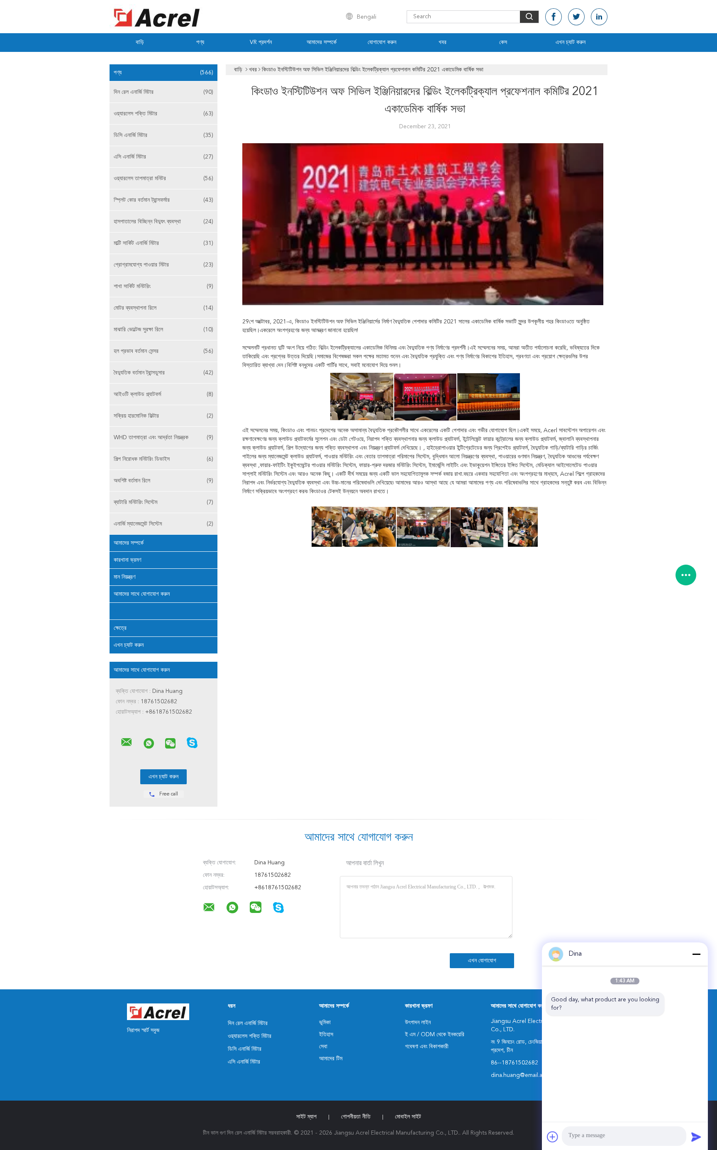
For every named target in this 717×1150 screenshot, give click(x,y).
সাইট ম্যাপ (306, 1117)
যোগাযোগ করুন (382, 42)
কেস (503, 42)
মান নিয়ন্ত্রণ (124, 577)
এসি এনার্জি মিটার (163, 157)
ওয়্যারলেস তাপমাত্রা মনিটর (163, 178)
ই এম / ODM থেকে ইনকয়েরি (434, 1034)
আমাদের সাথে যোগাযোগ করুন (142, 594)
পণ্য (200, 42)
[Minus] (696, 954)
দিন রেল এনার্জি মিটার (163, 92)
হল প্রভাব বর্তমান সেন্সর (163, 351)
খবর (442, 42)
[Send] (696, 1137)
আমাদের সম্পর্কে (322, 42)
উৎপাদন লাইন (418, 1022)
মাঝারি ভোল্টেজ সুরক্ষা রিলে (163, 330)
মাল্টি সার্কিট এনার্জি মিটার (163, 243)
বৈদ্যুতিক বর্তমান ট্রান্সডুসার (163, 373)
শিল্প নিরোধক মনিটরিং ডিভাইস (163, 459)
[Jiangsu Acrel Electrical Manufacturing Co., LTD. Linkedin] (599, 16)
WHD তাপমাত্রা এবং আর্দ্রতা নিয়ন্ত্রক (163, 437)
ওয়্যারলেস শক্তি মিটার (163, 114)
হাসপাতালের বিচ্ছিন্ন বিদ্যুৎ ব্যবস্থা (163, 222)
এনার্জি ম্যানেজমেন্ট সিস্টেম (163, 524)
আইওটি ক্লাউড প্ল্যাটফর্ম (163, 394)
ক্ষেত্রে (120, 628)
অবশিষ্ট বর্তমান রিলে (163, 481)
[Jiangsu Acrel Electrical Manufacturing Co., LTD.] (126, 742)
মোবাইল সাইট (408, 1117)
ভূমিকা (325, 1022)
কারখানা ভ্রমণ (127, 560)
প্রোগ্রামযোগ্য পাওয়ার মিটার (163, 265)
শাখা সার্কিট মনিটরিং (163, 286)
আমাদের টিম (330, 1059)
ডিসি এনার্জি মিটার (163, 135)
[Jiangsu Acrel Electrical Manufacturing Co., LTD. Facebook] (553, 16)
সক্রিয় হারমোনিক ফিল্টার (163, 416)
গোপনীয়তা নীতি (356, 1117)
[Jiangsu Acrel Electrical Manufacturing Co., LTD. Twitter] (576, 16)
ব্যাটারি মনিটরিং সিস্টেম (163, 502)
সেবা (323, 1047)
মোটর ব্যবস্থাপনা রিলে (163, 308)
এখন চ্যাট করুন (570, 42)
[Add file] (552, 1137)
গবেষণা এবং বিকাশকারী (427, 1047)
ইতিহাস (326, 1034)
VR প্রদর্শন (261, 42)
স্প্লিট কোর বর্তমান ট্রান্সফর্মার (163, 200)
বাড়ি (140, 42)
